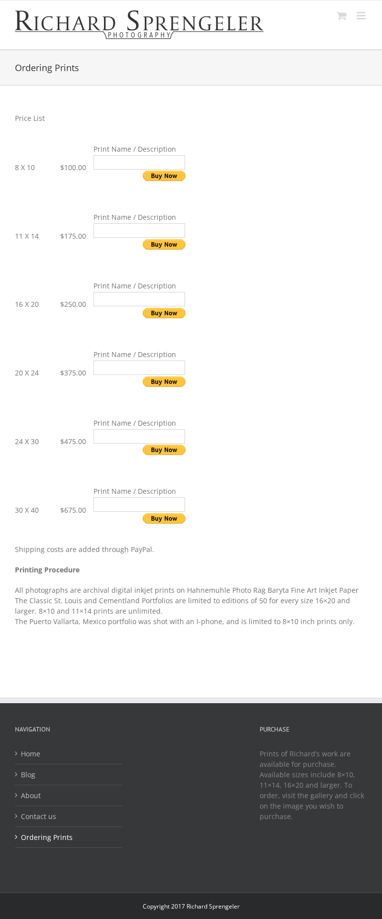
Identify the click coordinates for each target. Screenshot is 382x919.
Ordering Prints (47, 837)
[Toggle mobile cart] (342, 15)
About (31, 795)
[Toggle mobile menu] (362, 15)
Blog (28, 774)
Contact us (38, 816)
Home (30, 753)
